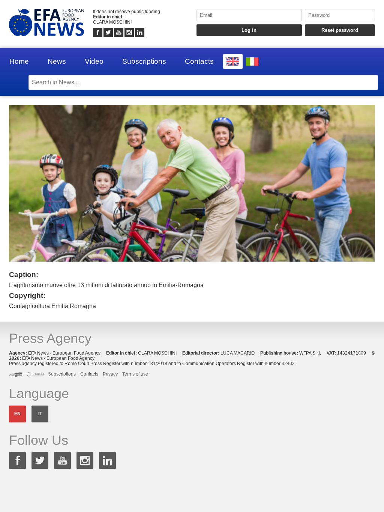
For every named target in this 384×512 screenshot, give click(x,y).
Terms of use (135, 374)
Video (94, 61)
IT (40, 413)
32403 (288, 363)
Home (19, 61)
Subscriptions (144, 61)
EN (17, 413)
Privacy (110, 374)
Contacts (199, 61)
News (57, 61)
